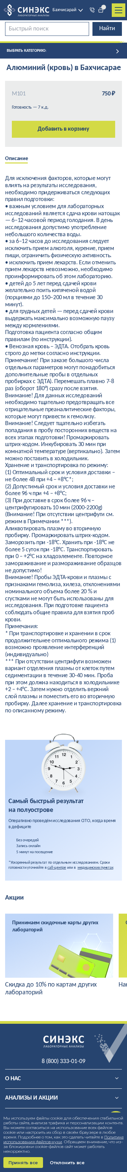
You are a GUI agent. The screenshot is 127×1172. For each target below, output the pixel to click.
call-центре (56, 868)
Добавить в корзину (63, 129)
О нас (13, 1079)
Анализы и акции (31, 1098)
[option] (21, 159)
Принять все (23, 1162)
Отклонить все (67, 1162)
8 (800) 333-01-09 (63, 1061)
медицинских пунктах (95, 868)
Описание (16, 158)
